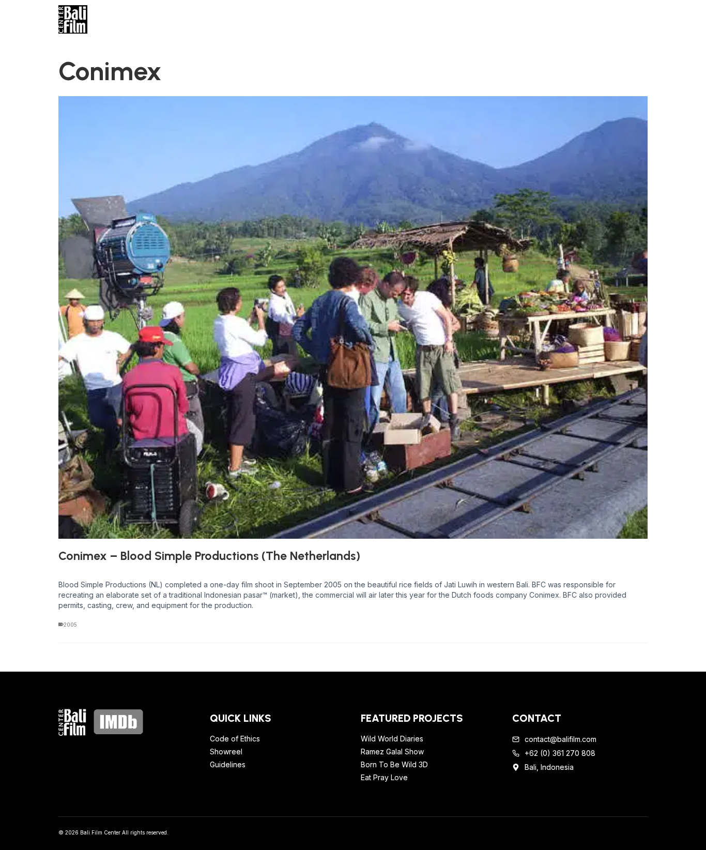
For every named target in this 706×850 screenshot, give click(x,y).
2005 (70, 624)
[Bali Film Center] (126, 19)
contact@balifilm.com (560, 739)
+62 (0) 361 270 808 (560, 753)
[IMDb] (118, 722)
